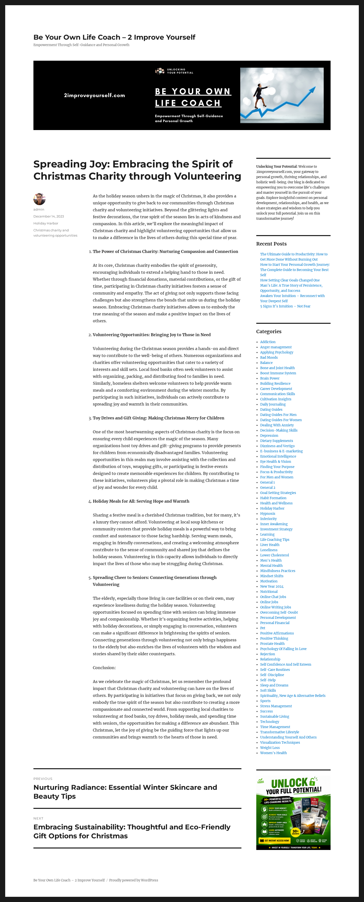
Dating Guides (271, 410)
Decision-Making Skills (279, 430)
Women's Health (273, 753)
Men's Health (271, 560)
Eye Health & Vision (275, 462)
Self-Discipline (272, 675)
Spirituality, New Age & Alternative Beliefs (293, 696)
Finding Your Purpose (277, 467)
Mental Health (271, 566)
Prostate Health (272, 644)
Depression (269, 436)
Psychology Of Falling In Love (283, 649)
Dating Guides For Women (281, 420)
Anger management (276, 347)
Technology (269, 722)
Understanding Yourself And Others (288, 737)
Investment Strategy (276, 529)
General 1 (267, 482)
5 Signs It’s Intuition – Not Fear (285, 306)
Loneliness (269, 550)
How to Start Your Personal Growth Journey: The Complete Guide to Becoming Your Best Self (295, 270)
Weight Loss (270, 748)
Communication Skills (277, 394)
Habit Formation (273, 498)
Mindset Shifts (272, 576)
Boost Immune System (278, 373)
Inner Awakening (274, 524)
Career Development (276, 389)
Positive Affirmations (277, 633)
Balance (266, 363)
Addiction (268, 342)
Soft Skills (268, 690)
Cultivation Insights (275, 399)
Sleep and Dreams (274, 685)
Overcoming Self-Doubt (279, 612)
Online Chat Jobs (273, 597)
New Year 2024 (272, 586)
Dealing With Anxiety (277, 425)
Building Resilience (275, 384)
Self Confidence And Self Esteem (285, 664)
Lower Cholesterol (274, 555)
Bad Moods (269, 357)
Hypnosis (267, 514)
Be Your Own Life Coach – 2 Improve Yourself (114, 37)
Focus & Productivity (276, 472)
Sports (265, 701)
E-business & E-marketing (281, 451)
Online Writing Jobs (275, 607)
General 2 (267, 488)
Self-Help (268, 680)
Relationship (270, 659)
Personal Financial (274, 623)
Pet (262, 628)
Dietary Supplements (276, 441)
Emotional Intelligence (278, 456)
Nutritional (269, 592)
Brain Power (270, 378)
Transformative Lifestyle (279, 732)
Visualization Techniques (280, 742)
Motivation (269, 581)
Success (266, 711)
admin (38, 209)
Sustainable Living (274, 716)
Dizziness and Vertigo (277, 446)
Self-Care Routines (275, 670)
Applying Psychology (276, 352)
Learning (267, 534)
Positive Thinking (274, 638)
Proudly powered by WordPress (133, 880)
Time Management (275, 727)
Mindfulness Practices (277, 571)
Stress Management (276, 706)
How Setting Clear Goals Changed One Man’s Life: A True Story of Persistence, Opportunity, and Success (291, 285)
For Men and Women (276, 477)
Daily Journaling (273, 404)
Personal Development (278, 618)
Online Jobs (269, 602)
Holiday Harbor (45, 223)
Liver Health (270, 545)
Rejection (267, 654)
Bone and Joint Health (277, 368)
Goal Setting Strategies (278, 493)
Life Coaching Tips (274, 540)
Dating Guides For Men (278, 415)
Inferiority (268, 519)
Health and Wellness (276, 503)
